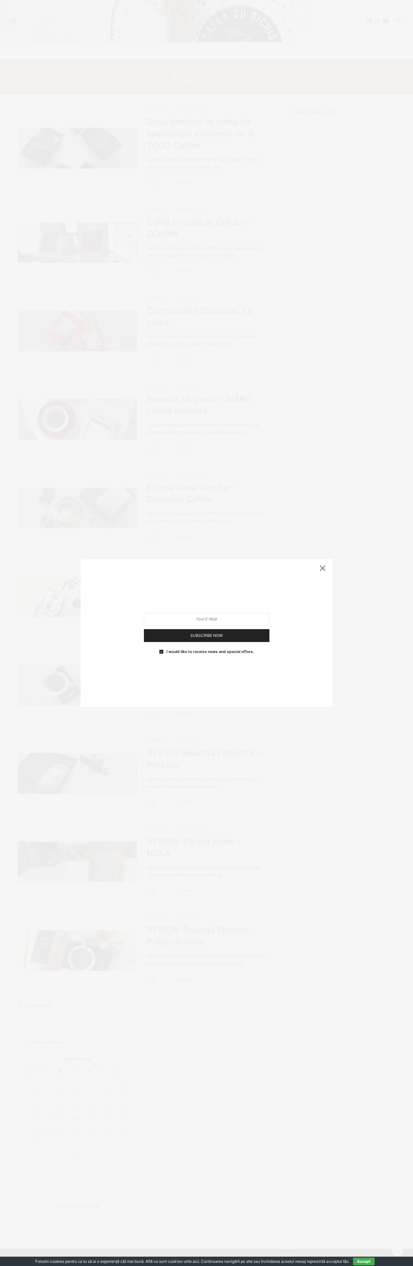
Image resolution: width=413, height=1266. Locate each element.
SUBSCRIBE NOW (206, 635)
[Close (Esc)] (322, 568)
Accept (364, 1261)
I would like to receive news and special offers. (210, 652)
